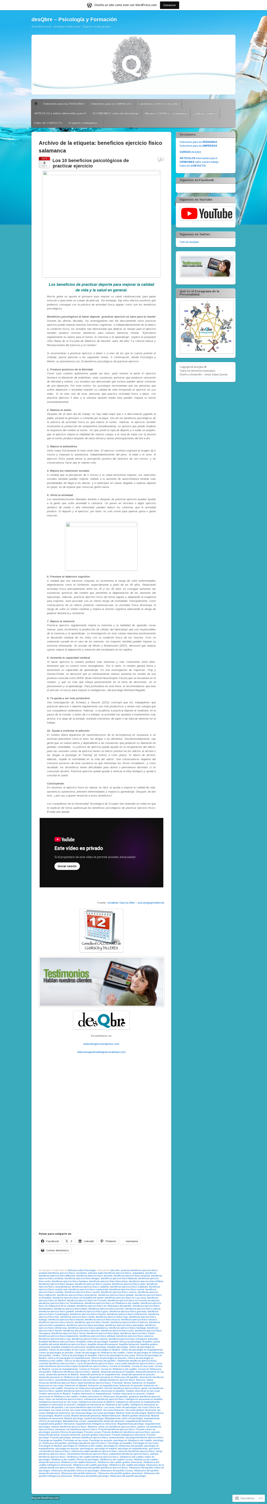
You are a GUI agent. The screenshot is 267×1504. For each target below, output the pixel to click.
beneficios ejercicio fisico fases (70, 1308)
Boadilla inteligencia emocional (68, 1347)
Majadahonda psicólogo (130, 1423)
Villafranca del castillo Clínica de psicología (75, 1459)
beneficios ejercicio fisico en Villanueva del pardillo (104, 1306)
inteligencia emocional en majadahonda (138, 1402)
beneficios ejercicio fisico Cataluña (129, 1286)
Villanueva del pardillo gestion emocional (120, 1473)
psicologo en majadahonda (132, 1448)
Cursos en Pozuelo (89, 1369)
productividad (116, 1437)
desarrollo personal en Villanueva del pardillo (113, 1377)
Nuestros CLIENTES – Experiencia (166, 113)
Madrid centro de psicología (131, 1413)
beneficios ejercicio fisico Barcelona (108, 1281)
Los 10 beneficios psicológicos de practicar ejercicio (91, 163)
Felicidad (117, 1383)
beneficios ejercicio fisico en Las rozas (125, 1297)
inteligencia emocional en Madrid (96, 1402)
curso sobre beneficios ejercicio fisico (135, 1363)
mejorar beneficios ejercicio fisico (69, 1426)
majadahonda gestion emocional (56, 1423)
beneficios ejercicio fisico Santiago (127, 1328)
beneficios (150, 1273)
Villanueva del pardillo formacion (79, 1473)
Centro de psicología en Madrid (103, 1349)
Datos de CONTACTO (48, 122)
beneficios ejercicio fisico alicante (94, 1275)
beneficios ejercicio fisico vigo (55, 1339)
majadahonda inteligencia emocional (96, 1423)
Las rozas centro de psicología (120, 1407)
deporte (95, 1371)
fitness (127, 1383)
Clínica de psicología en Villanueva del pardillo (89, 1360)
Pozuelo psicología (60, 1437)
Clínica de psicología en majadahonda (69, 1358)
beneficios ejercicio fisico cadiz (128, 1284)
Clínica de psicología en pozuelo (108, 1358)
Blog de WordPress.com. (45, 1498)
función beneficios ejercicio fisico (122, 1388)
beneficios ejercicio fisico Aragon (82, 1278)
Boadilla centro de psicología (92, 1341)
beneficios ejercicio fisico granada (127, 1311)
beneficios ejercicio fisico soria (117, 1330)
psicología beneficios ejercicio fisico (87, 1443)
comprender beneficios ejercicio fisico (137, 1360)
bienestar (153, 1339)
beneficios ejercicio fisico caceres (93, 1284)
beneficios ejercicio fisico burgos (56, 1284)
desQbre (190, 152)
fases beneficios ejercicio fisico (94, 1383)
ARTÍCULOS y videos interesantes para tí (60, 113)
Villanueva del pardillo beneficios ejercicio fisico (102, 1467)
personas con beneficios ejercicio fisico (76, 1429)
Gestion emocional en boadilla (108, 1391)
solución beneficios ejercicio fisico (136, 1451)
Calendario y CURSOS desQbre (158, 103)
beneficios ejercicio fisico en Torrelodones (61, 1303)
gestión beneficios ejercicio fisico (73, 1391)
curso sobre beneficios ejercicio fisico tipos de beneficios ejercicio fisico (100, 1364)
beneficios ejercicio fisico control (127, 1289)
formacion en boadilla (143, 1383)
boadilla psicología (117, 1347)
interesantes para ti (198, 158)
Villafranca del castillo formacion (78, 1462)
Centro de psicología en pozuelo (56, 1352)
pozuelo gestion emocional (96, 1435)
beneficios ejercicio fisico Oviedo (92, 1322)
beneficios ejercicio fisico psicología (124, 1325)
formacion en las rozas (51, 1385)
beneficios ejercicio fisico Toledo (137, 1333)
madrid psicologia (94, 1418)
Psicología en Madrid (50, 1446)
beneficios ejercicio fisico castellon (90, 1286)
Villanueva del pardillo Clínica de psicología (75, 1470)
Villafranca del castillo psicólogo (90, 1465)
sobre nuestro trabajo (199, 162)
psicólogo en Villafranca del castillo (132, 1440)
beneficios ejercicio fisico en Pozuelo (86, 1300)
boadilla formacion (129, 1344)
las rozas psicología (104, 1413)
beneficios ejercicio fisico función (106, 1308)
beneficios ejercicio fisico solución (81, 1330)
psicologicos (86, 1448)
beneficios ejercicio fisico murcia (102, 1319)
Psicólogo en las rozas (75, 1440)
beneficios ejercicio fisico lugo (112, 1317)
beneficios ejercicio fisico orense (56, 1322)
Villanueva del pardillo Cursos (116, 1470)
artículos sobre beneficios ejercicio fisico (109, 1273)
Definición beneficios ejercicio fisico (71, 1371)
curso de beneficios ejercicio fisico (95, 1363)
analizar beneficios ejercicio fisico (139, 1270)
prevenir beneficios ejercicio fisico (90, 1437)
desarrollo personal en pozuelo (138, 1374)
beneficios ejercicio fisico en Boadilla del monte (78, 1297)
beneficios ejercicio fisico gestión (56, 1311)
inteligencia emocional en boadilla (143, 1399)
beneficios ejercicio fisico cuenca (118, 1292)
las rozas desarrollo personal (86, 1410)
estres (149, 1380)
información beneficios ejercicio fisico (104, 1399)
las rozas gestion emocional (141, 1410)
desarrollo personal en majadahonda (100, 1374)
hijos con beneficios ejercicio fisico (64, 1399)
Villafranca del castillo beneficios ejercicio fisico (92, 1457)
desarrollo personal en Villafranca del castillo (63, 1377)
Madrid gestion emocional (136, 1415)
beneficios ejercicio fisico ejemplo (116, 1295)
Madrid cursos (62, 1415)
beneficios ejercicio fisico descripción (77, 1295)
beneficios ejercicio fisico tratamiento (58, 1336)
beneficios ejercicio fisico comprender (88, 1289)
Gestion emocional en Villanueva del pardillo (103, 1396)
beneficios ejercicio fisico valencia (134, 1336)
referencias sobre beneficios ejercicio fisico (94, 1451)
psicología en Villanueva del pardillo (123, 1446)
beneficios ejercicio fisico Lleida (77, 1317)
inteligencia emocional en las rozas (58, 1402)
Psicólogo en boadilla (50, 1440)
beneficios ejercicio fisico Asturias (119, 1278)
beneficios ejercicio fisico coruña (82, 1292)
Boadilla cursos (151, 1341)
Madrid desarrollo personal (86, 1415)
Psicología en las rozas (145, 1443)
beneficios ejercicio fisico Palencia (129, 1322)
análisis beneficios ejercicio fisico (57, 1273)
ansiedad (81, 1273)
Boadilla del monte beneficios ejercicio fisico (62, 1344)
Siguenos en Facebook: (197, 180)
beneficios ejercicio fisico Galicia (142, 1308)
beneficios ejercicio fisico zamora (89, 1339)
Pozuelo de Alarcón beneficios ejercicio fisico (126, 1432)
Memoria (92, 1426)
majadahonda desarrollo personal (105, 1421)
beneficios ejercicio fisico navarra (139, 1319)
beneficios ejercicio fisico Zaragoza (128, 1339)
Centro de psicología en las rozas (67, 1349)
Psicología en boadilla (119, 1443)
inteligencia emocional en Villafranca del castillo (103, 1404)
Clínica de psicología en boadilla (79, 1355)
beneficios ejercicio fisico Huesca (88, 1314)
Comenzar (169, 5)
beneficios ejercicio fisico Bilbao (146, 1281)
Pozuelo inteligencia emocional (128, 1435)
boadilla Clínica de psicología (125, 1341)
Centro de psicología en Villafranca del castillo (99, 1352)
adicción (115, 1270)
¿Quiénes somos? (205, 113)
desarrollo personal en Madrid (62, 1374)
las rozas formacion (113, 1410)
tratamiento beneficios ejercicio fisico (129, 1454)
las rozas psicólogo (81, 1413)
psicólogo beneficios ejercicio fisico (144, 1437)
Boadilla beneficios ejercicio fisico (57, 1341)
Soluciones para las (198, 142)
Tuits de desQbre (189, 242)
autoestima (138, 1273)
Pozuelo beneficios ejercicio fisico (116, 1429)
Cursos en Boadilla (120, 1366)
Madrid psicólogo (73, 1418)
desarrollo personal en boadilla (117, 1371)
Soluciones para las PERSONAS (63, 103)
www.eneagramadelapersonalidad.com (101, 1052)
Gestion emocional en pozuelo (128, 1393)
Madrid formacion (111, 1415)
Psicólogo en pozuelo (100, 1440)
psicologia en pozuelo (67, 1448)
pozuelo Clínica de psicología (67, 1432)
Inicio (36, 104)
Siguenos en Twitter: (195, 234)
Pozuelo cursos (92, 1432)
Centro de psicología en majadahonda (142, 1349)
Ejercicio (140, 1380)
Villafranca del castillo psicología (127, 1465)
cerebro (56, 1355)
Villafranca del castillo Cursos (116, 1459)
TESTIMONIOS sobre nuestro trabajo (115, 113)
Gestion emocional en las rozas (143, 1391)
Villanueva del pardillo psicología (128, 1476)
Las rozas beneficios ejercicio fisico (83, 1407)
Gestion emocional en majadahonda (91, 1393)
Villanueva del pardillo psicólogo (90, 1476)
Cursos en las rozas (142, 1366)
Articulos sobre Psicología (82, 1270)
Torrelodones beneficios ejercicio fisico (87, 1454)
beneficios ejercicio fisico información (127, 1314)
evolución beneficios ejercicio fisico (58, 1383)
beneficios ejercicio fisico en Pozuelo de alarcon (133, 1300)
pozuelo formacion (71, 1435)
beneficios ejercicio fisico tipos (103, 1333)
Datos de (193, 165)
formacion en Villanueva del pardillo (83, 1388)
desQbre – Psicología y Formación (74, 19)
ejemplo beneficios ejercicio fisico (117, 1380)
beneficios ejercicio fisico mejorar (66, 1319)
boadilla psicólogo (96, 1347)
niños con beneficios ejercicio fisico (117, 1426)
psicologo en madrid (106, 1448)
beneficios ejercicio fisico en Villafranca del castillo (112, 1303)
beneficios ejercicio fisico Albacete (57, 1275)
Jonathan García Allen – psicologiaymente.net (135, 902)
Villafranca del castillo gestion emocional (120, 1462)
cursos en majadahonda (64, 1369)
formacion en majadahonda (103, 1385)
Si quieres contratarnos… (84, 122)
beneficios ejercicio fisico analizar (132, 1275)
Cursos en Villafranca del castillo (119, 1369)
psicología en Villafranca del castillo (82, 1446)
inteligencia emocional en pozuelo (57, 1404)
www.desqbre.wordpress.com (101, 1043)
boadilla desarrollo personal (103, 1344)
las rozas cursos (60, 1410)
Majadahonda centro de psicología (124, 1418)
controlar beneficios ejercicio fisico (57, 1363)
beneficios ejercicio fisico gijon (91, 1311)
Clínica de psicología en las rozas (116, 1355)
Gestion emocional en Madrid (55, 1393)
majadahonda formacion (139, 1421)
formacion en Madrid (76, 1385)
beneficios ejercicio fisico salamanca (88, 1328)
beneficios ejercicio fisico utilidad (97, 1336)
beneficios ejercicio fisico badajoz (70, 1281)
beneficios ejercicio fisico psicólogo (85, 1325)
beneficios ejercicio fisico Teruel (69, 1333)
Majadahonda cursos (74, 1421)
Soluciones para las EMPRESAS (111, 103)
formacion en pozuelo (131, 1385)
